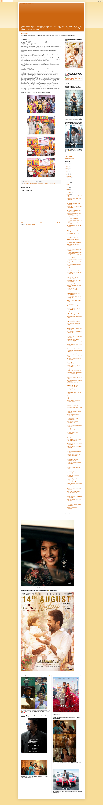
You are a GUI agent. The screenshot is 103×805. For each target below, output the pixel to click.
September (69, 181)
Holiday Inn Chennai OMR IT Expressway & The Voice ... (72, 268)
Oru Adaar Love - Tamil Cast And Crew (74, 347)
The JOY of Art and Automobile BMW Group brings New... (74, 211)
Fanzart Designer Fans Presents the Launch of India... (74, 247)
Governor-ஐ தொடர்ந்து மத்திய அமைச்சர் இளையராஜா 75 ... (74, 284)
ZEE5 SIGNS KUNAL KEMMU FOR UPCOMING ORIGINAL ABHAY (73, 383)
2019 (67, 174)
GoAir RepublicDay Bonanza (72, 428)
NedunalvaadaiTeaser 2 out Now (73, 233)
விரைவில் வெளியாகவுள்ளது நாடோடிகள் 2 (74, 437)
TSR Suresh (46, 183)
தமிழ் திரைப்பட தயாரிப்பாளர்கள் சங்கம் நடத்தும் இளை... (73, 223)
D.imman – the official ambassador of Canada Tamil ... (74, 463)
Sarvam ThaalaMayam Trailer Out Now (74, 298)
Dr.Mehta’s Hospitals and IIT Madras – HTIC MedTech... (74, 510)
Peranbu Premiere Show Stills (72, 237)
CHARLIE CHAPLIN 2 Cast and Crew (74, 370)
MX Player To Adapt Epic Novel (73, 239)
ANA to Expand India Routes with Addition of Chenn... (73, 473)
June (68, 186)
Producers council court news (72, 240)
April (68, 189)
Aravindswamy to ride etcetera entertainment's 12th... (72, 460)
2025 (67, 164)
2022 (67, 169)
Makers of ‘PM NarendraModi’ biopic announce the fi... (74, 276)
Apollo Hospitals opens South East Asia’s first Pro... (73, 396)
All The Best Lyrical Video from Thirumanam (73, 476)
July (68, 184)
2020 (67, 173)
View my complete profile (69, 158)
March (68, 190)
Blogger (56, 795)
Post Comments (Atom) (30, 224)
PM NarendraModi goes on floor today (74, 321)
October (68, 179)
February (69, 192)
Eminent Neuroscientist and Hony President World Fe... (73, 294)
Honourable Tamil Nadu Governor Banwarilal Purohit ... (73, 309)
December (69, 176)
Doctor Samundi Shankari (39, 183)
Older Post (58, 222)
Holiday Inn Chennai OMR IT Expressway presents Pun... (72, 312)
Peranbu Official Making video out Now (74, 407)
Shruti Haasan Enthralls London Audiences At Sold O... (73, 340)
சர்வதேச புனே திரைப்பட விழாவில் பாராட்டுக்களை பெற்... (72, 278)
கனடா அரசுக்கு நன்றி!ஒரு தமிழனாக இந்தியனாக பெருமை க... (73, 479)
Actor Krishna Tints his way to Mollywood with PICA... (72, 229)
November (69, 177)
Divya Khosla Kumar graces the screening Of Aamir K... (73, 481)
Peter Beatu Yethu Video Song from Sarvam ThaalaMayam (73, 455)
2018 (67, 513)
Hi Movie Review (25, 33)
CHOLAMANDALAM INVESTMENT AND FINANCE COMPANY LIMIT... (74, 236)
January (68, 194)
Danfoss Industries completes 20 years (74, 208)
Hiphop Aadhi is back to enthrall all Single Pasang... (73, 363)
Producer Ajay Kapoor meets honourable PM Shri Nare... (72, 487)
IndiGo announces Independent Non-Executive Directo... (74, 422)
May (68, 187)
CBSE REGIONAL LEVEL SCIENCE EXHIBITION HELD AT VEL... (74, 366)
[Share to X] (38, 181)
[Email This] (35, 181)
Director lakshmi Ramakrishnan (29, 183)
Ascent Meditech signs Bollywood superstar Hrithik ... (73, 404)
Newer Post (23, 222)
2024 (67, 166)
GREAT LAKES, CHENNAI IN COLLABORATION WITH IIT (72, 386)
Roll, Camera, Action (71, 257)
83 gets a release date (71, 416)
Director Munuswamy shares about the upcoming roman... (74, 253)
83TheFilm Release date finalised (73, 442)
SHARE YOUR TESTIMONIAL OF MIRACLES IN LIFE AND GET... (73, 289)
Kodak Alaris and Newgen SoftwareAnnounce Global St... (73, 270)
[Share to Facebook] (39, 181)
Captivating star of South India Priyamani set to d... (72, 419)
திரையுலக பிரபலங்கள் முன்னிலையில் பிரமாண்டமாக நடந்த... (73, 401)
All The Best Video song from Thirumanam (72, 433)
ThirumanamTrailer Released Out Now (74, 348)
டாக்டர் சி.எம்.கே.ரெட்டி (52, 183)
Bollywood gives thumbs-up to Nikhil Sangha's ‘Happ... (74, 281)
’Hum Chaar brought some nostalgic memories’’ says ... (74, 320)
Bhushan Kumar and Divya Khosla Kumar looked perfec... (73, 354)
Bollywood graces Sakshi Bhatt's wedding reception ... (73, 326)
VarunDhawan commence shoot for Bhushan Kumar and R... (73, 492)
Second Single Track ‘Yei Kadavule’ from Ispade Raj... (74, 430)
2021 (67, 171)
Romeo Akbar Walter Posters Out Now (74, 423)
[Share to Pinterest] (40, 181)
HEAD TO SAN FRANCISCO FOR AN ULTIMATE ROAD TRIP (74, 440)
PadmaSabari (69, 156)
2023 (67, 168)
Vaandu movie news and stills (72, 405)
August (68, 182)
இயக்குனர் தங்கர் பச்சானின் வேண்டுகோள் (74, 361)
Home (41, 222)
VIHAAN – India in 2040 (71, 388)
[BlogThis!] (36, 181)
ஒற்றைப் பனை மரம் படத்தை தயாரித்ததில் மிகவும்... (73, 449)
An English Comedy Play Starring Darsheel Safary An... (73, 314)
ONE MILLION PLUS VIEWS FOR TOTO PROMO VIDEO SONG (74, 373)
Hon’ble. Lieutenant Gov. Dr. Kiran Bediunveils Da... (73, 471)
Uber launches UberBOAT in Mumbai (74, 242)
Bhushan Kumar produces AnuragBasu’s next (72, 502)
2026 (67, 163)
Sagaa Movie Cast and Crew (72, 218)
